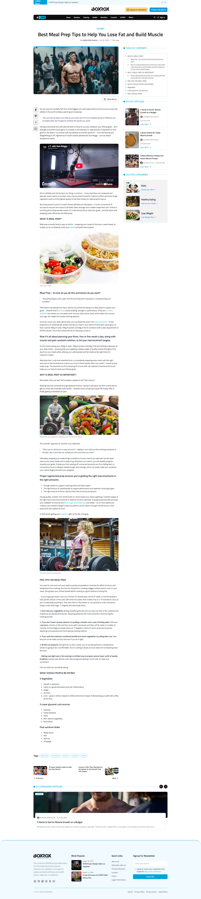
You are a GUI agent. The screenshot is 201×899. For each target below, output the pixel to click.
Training (86, 17)
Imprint (130, 892)
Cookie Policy (163, 892)
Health (94, 17)
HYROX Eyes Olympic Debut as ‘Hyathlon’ (64, 2)
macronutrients (101, 321)
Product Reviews (118, 868)
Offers (131, 17)
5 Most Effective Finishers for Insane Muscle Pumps (152, 157)
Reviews (77, 17)
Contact (115, 872)
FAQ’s (114, 876)
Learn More (144, 124)
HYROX (122, 17)
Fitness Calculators (158, 9)
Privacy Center (151, 892)
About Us (115, 861)
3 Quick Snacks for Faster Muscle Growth (150, 134)
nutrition (64, 514)
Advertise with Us (119, 865)
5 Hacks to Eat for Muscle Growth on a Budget (150, 111)
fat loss (61, 310)
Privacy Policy (139, 892)
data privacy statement (152, 871)
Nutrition (104, 17)
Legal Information (119, 879)
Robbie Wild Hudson (90, 40)
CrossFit (114, 17)
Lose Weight (100, 29)
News (68, 17)
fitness (72, 227)
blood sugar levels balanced (75, 502)
